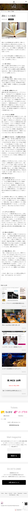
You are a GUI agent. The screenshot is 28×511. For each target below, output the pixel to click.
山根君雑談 (11, 19)
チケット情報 (3, 419)
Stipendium (20, 493)
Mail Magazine (12, 494)
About (6, 493)
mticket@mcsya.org (14, 425)
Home (2, 493)
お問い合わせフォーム (14, 482)
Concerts (10, 493)
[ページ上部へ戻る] (26, 504)
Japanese (18, 509)
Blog (18, 494)
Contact (25, 493)
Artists (15, 493)
